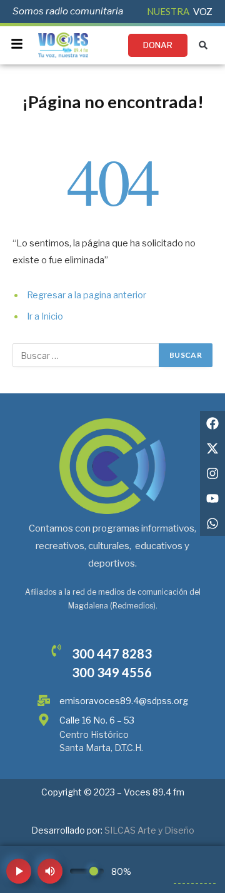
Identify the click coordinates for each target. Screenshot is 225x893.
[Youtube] (212, 498)
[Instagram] (212, 473)
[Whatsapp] (212, 523)
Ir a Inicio (45, 316)
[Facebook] (212, 423)
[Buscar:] (86, 355)
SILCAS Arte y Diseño (149, 830)
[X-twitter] (212, 448)
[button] (203, 45)
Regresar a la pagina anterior (86, 295)
